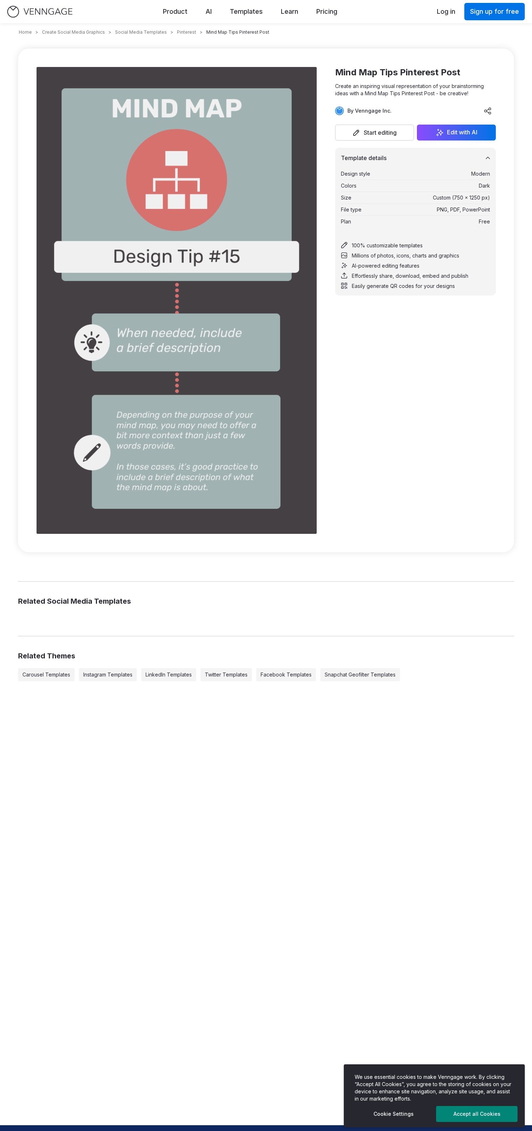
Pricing (326, 11)
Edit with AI (462, 132)
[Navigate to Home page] (39, 12)
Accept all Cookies (477, 1114)
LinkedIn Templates (168, 674)
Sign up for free (494, 11)
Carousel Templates (46, 674)
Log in (446, 11)
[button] (374, 133)
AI (209, 11)
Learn (289, 11)
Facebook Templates (286, 674)
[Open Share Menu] (488, 111)
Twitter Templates (226, 674)
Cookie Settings (393, 1114)
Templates (246, 11)
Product (175, 11)
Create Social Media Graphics (73, 32)
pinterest (186, 32)
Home (25, 32)
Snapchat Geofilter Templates (360, 674)
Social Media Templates (141, 32)
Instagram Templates (107, 674)
